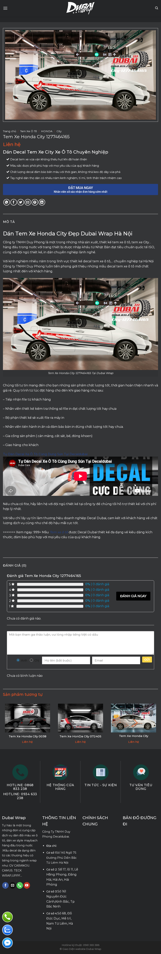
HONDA (46, 131)
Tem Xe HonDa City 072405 (80, 736)
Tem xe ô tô (59, 532)
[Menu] (5, 8)
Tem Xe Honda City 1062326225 (133, 738)
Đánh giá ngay (133, 596)
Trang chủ (9, 131)
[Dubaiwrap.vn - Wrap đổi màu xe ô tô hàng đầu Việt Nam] (80, 8)
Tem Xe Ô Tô (28, 131)
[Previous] (3, 725)
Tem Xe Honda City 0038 (27, 736)
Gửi (147, 659)
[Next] (158, 725)
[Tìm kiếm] (156, 8)
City (59, 131)
